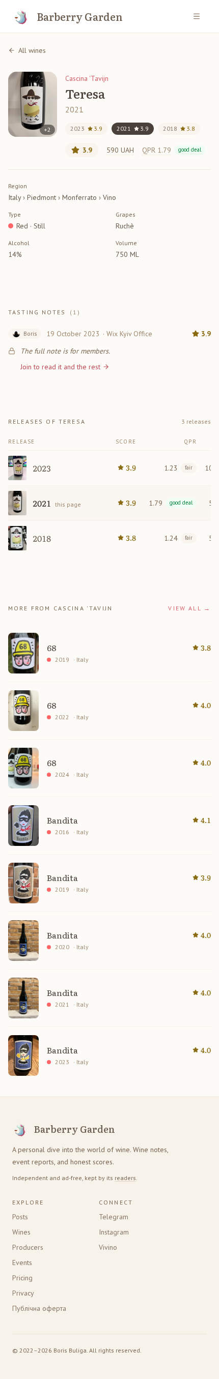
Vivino (108, 1247)
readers (125, 1178)
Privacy (23, 1293)
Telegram (113, 1216)
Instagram (114, 1232)
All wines (32, 50)
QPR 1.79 (171, 150)
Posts (20, 1216)
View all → (189, 608)
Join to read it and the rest (60, 366)
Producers (27, 1247)
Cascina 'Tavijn (86, 78)
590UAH (120, 150)
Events (22, 1262)
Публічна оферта (39, 1308)
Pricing (22, 1277)
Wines (21, 1232)
